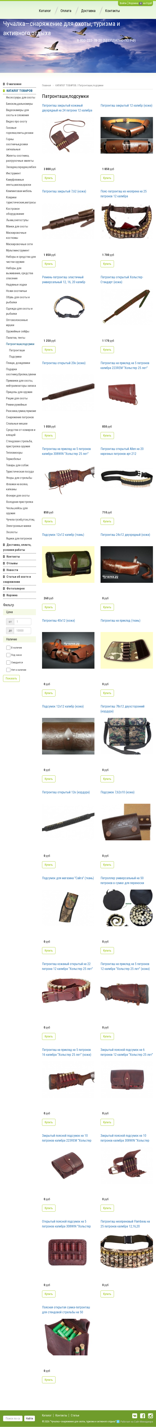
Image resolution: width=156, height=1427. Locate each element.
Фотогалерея (15, 588)
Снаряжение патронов (20, 417)
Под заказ (16, 655)
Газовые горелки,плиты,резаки (19, 130)
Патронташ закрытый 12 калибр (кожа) (126, 105)
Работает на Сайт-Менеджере (136, 1421)
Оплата (66, 11)
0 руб (149, 3)
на (144, 3)
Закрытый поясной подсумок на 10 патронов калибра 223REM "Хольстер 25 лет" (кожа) (66, 1138)
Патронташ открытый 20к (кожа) (64, 363)
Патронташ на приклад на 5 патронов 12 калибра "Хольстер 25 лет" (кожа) (125, 966)
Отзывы (12, 563)
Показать (11, 678)
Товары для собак (17, 465)
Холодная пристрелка (19, 502)
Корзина (133, 3)
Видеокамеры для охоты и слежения (17, 112)
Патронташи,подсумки (20, 344)
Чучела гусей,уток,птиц (20, 519)
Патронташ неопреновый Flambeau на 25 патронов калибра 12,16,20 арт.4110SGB (125, 1224)
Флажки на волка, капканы (17, 486)
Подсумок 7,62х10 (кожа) (117, 792)
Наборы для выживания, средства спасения (19, 273)
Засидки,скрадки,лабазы (21, 167)
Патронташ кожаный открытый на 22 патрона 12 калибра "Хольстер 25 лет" (67, 966)
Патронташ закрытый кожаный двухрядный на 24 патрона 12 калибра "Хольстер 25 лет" (67, 108)
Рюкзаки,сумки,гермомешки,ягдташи (21, 411)
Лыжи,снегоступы (17, 220)
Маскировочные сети (19, 244)
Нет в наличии (18, 669)
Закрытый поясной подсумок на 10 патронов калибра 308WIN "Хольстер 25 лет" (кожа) (125, 1138)
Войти (123, 3)
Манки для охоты (17, 226)
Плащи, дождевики (18, 363)
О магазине (14, 84)
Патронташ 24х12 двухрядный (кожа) (125, 535)
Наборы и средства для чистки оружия (21, 259)
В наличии (16, 647)
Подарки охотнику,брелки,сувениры (21, 371)
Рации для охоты (17, 398)
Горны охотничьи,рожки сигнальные (17, 144)
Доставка (88, 11)
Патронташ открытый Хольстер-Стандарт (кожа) (122, 279)
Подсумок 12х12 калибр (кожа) (63, 706)
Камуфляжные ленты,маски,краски (18, 182)
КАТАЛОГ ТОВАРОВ (19, 91)
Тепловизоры (14, 452)
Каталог (45, 11)
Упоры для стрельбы (19, 478)
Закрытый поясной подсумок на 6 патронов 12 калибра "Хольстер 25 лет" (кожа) (127, 1052)
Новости (12, 570)
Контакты (112, 11)
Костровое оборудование (15, 211)
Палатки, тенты (15, 338)
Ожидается (17, 662)
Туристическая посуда (20, 471)
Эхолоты (11, 532)
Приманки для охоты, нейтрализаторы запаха (21, 383)
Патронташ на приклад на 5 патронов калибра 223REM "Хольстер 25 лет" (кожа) (125, 365)
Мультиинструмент (17, 250)
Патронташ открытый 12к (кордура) (66, 792)
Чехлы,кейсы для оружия (17, 510)
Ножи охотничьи (16, 291)
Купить (49, 178)
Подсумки (15, 356)
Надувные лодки (16, 284)
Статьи (75, 1415)
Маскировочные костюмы (16, 235)
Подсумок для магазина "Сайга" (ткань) (68, 878)
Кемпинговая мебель (19, 191)
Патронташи (17, 350)
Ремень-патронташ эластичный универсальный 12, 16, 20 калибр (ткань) (63, 280)
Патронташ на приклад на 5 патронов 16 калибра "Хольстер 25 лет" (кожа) (66, 1052)
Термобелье (13, 459)
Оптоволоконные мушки (17, 322)
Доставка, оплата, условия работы (17, 547)
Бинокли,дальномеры (19, 104)
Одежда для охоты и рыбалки (19, 311)
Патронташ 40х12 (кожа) (58, 620)
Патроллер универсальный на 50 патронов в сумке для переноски (122, 880)
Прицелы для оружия (19, 392)
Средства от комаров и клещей (20, 432)
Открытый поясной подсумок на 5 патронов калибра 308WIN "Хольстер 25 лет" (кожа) (66, 1224)
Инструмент (13, 173)
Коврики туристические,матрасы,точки (21, 199)
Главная (46, 85)
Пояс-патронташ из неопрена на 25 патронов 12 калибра (124, 193)
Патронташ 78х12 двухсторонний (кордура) (122, 708)
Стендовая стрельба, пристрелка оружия (19, 443)
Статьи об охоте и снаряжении (17, 579)
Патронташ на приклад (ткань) (120, 620)
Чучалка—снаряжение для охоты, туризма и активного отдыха (61, 28)
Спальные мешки (16, 423)
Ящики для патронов (19, 538)
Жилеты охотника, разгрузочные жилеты (20, 158)
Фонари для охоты (18, 495)
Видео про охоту (16, 121)
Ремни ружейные (16, 404)
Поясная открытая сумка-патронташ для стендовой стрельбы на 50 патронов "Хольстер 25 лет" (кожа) (66, 1310)
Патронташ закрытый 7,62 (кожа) (64, 191)
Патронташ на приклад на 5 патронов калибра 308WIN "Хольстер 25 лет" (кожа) (66, 451)
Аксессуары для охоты (20, 97)
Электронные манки (18, 526)
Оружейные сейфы (17, 331)
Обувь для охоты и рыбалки (18, 299)
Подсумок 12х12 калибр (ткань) (63, 535)
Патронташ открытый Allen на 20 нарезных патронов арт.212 (122, 451)
